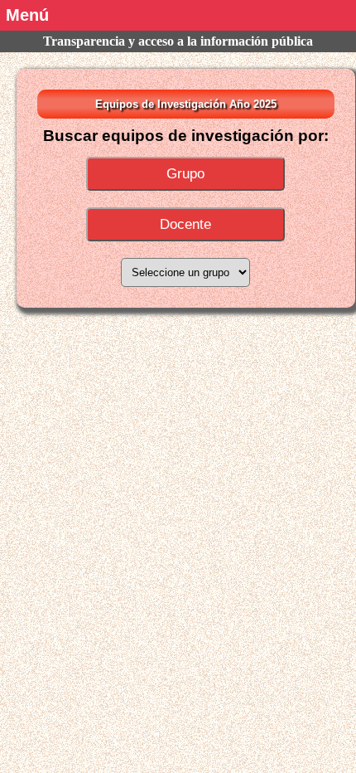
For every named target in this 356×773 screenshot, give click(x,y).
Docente (185, 224)
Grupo (185, 173)
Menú (27, 15)
